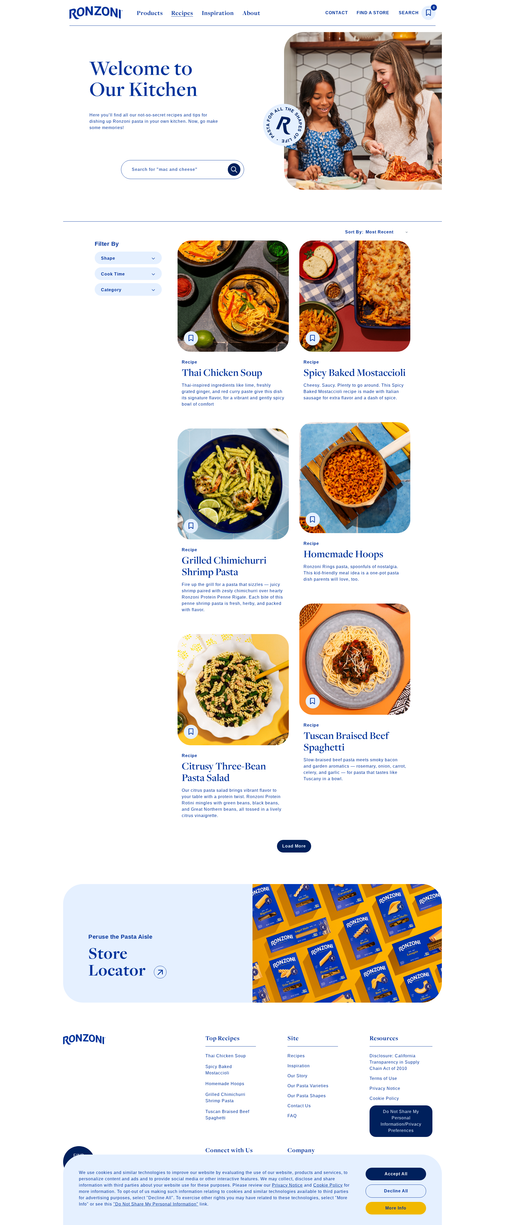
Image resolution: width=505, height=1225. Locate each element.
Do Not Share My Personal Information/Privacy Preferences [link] (401, 1121)
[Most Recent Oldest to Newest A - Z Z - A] (388, 232)
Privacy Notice (287, 1185)
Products (150, 13)
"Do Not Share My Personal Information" (155, 1204)
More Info (395, 1208)
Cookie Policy (328, 1185)
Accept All (396, 1174)
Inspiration (218, 13)
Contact (336, 13)
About (251, 13)
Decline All (396, 1191)
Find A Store (373, 13)
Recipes (182, 13)
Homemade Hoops (224, 1083)
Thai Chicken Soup (225, 1056)
